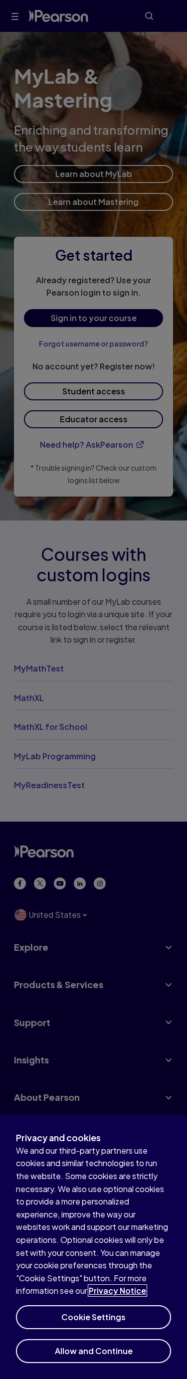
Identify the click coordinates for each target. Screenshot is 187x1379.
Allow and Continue (94, 1351)
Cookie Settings (93, 1317)
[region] (93, 1247)
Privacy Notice (117, 1290)
